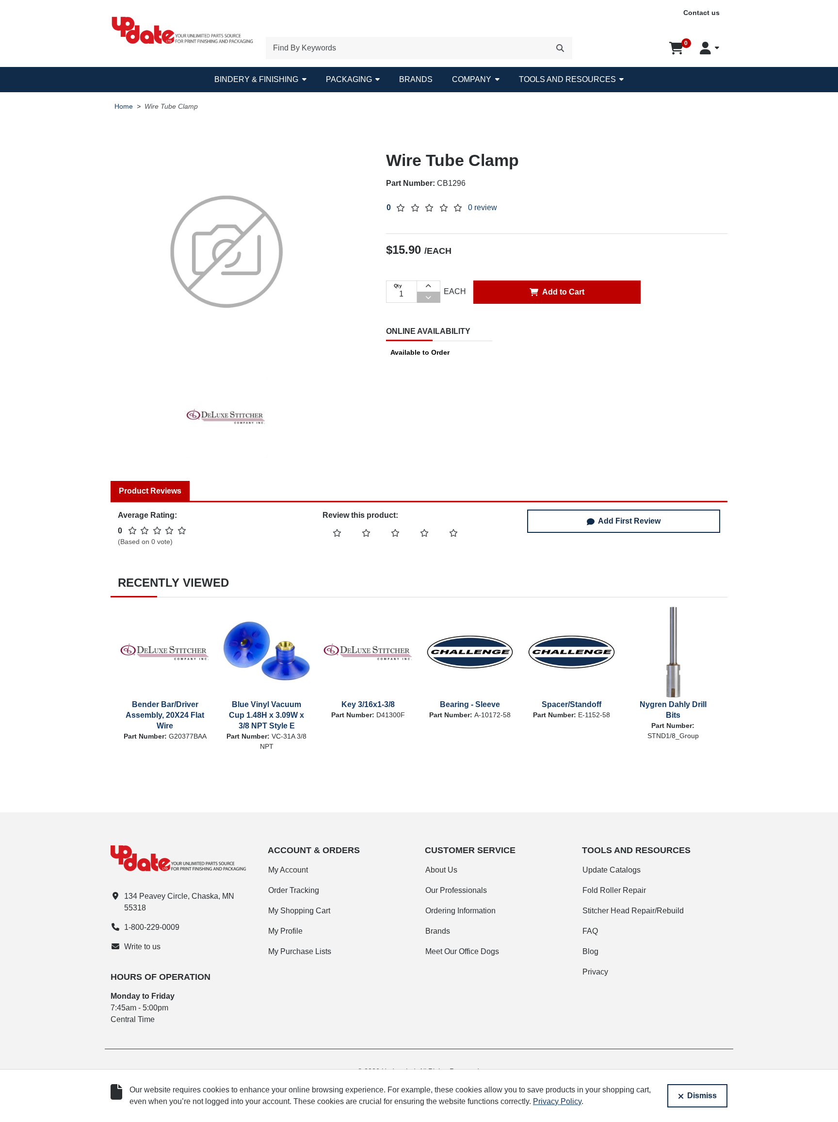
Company (471, 79)
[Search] (560, 48)
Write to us (142, 946)
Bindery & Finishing (256, 79)
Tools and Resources (567, 79)
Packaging (349, 79)
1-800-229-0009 (151, 927)
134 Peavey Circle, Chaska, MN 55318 (179, 902)
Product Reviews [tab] (150, 491)
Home (123, 106)
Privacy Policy (557, 1101)
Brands (416, 79)
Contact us (701, 12)
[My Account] (709, 48)
